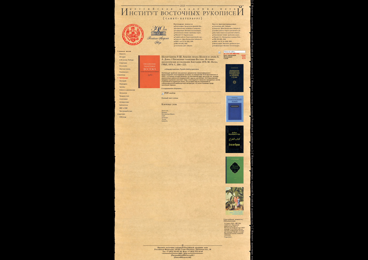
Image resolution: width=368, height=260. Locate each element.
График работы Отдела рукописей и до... (189, 37)
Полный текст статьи (170, 98)
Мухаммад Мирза (168, 114)
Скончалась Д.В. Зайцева (183, 45)
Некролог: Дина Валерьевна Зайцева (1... (189, 39)
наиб (163, 116)
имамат (164, 112)
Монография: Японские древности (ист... (227, 43)
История (122, 57)
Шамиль (165, 121)
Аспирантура (124, 102)
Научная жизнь (124, 69)
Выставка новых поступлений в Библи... (227, 33)
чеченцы (165, 117)
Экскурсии (123, 93)
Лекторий (122, 81)
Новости (122, 54)
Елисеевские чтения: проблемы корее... (188, 33)
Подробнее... (228, 237)
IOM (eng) (122, 117)
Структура (123, 63)
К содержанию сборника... (172, 88)
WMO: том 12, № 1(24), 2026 (184, 41)
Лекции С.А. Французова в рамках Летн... (227, 37)
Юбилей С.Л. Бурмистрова (184, 35)
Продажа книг (124, 96)
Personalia (123, 66)
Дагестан (165, 110)
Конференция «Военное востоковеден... (188, 30)
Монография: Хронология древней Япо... (189, 26)
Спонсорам (123, 99)
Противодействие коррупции (124, 112)
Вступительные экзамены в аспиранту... (188, 28)
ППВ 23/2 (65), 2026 (181, 43)
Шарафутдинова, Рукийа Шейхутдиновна (182, 69)
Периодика (123, 84)
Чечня (164, 119)
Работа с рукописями (127, 90)
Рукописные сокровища (123, 73)
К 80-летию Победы (126, 60)
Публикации (123, 78)
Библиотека (123, 105)
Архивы (122, 87)
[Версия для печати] (219, 52)
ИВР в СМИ (123, 108)
